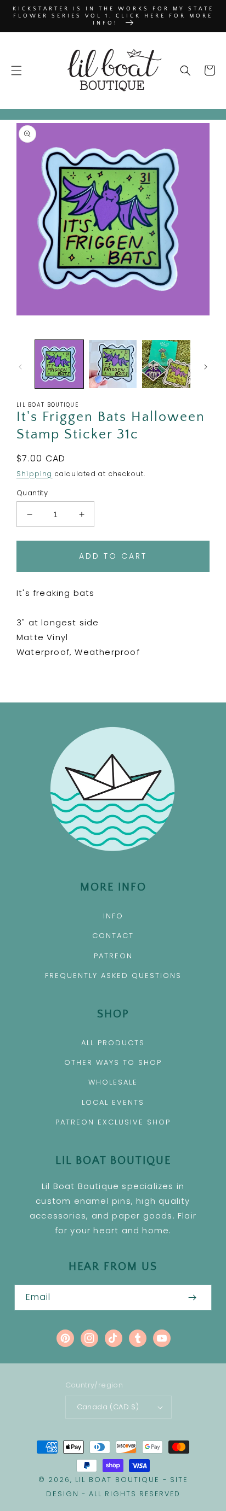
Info (113, 916)
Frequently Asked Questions (113, 975)
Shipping (34, 473)
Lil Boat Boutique (117, 1479)
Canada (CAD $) (108, 1407)
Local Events (113, 1102)
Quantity (32, 493)
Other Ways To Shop (113, 1062)
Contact (113, 935)
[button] (16, 70)
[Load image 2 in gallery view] (113, 364)
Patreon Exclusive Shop (113, 1122)
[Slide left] (20, 367)
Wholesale (113, 1082)
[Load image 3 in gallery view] (166, 364)
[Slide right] (206, 367)
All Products (113, 1043)
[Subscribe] (192, 1297)
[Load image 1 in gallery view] (59, 364)
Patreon (113, 956)
